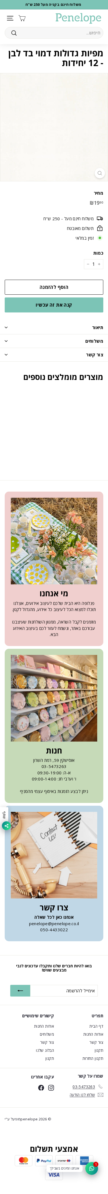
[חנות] (54, 698)
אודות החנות (93, 1034)
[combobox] (54, 33)
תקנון (99, 1050)
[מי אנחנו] (54, 541)
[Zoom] (100, 173)
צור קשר (94, 355)
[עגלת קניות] (22, 18)
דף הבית (96, 1026)
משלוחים (94, 341)
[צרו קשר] (54, 855)
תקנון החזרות (93, 1058)
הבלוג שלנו (45, 1050)
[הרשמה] (20, 991)
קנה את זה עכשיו (54, 305)
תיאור (97, 327)
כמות (98, 253)
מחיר (98, 193)
